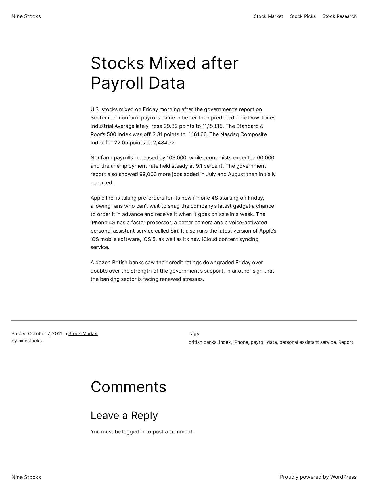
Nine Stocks (26, 16)
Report (345, 342)
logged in (133, 432)
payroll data (264, 342)
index (225, 342)
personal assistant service (307, 342)
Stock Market (83, 333)
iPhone (240, 342)
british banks (202, 342)
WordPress (343, 477)
